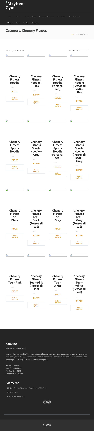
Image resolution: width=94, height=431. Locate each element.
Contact (35, 23)
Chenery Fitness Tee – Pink (14, 279)
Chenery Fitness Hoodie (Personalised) (57, 83)
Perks (25, 23)
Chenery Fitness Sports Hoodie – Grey (36, 148)
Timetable (61, 17)
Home (10, 17)
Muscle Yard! (74, 17)
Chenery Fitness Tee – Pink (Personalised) (36, 282)
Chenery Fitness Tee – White (57, 280)
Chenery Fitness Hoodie (14, 79)
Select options (15, 98)
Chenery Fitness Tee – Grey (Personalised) (79, 218)
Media (9, 23)
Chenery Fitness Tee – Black (14, 215)
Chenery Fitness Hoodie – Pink (36, 81)
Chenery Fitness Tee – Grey (57, 215)
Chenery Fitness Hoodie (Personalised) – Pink (79, 84)
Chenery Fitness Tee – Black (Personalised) (36, 218)
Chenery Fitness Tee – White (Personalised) (79, 284)
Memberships (30, 17)
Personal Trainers (46, 17)
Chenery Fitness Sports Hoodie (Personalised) (57, 149)
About (18, 17)
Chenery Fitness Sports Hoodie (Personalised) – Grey (79, 151)
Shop (18, 23)
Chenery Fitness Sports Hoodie (14, 146)
